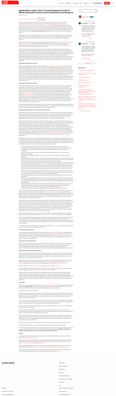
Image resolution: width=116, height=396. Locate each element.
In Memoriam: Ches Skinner (84, 110)
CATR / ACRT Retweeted (90, 21)
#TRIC (88, 36)
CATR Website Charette (83, 80)
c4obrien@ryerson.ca (31, 337)
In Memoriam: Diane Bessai (84, 77)
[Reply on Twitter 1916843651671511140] (82, 38)
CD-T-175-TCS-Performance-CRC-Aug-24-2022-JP (28, 19)
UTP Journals (84, 23)
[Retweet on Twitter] (84, 21)
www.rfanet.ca (55, 225)
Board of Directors (63, 366)
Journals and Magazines (7, 394)
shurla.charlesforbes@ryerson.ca (60, 347)
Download (41, 19)
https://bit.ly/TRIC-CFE (87, 35)
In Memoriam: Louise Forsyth (84, 82)
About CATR (62, 362)
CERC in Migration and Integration (55, 66)
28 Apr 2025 (90, 23)
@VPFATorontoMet (38, 265)
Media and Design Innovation (26, 93)
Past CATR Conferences (64, 394)
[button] (112, 3)
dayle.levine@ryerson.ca (46, 214)
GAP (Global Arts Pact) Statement (85, 70)
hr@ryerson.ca (57, 351)
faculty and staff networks (61, 263)
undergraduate (54, 232)
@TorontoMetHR (47, 265)
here (23, 39)
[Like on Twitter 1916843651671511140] (87, 38)
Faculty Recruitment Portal (50, 285)
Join (60, 385)
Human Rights (47, 269)
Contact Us (61, 382)
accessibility (39, 269)
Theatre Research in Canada (65, 379)
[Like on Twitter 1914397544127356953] (87, 60)
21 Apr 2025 (90, 43)
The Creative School (30, 25)
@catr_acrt (84, 36)
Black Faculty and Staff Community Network (60, 132)
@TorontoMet (30, 265)
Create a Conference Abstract (66, 388)
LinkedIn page (58, 265)
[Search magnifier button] (96, 11)
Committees (62, 369)
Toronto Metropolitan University (60, 235)
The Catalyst (66, 116)
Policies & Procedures (64, 375)
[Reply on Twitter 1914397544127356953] (82, 60)
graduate (62, 232)
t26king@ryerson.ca (39, 343)
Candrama (4, 388)
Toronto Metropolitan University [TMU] (44, 25)
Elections (61, 372)
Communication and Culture (30, 94)
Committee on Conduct (7, 391)
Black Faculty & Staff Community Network (42, 347)
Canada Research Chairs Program (53, 192)
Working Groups (62, 391)
